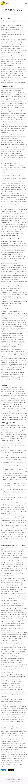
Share (4, 770)
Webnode (17, 781)
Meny (26, 3)
